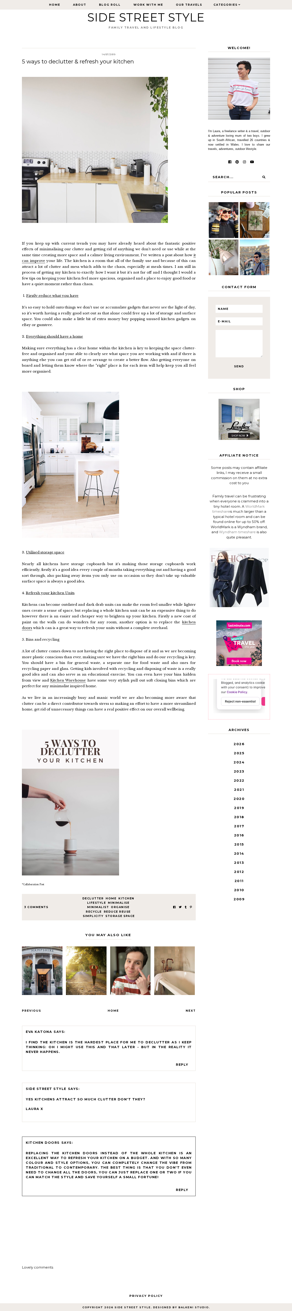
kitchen (126, 898)
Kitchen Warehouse (68, 680)
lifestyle (96, 902)
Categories (225, 4)
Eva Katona (39, 1032)
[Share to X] (180, 907)
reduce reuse (117, 911)
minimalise (118, 902)
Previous (31, 1010)
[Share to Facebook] (174, 907)
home (111, 898)
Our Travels (189, 4)
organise (120, 907)
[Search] (264, 177)
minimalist (98, 907)
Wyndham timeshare (237, 532)
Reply (182, 1065)
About (79, 4)
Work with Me (148, 4)
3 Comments (36, 907)
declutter (93, 898)
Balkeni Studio (193, 1307)
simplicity (93, 916)
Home (54, 4)
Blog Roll (110, 4)
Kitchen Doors (43, 1143)
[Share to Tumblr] (186, 907)
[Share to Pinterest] (191, 907)
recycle (94, 911)
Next (191, 1010)
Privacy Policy (146, 1296)
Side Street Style (146, 17)
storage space (120, 916)
